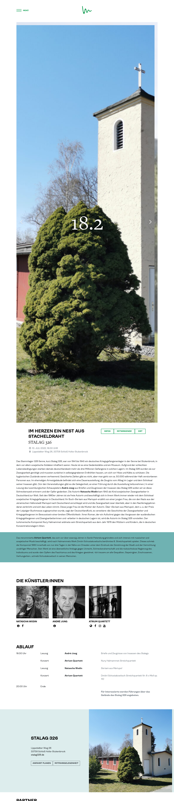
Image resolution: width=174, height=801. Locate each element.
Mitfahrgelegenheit (66, 763)
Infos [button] (107, 431)
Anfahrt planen (42, 763)
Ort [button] (140, 431)
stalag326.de (37, 755)
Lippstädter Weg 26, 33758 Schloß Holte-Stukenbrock (60, 452)
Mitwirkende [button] (124, 431)
